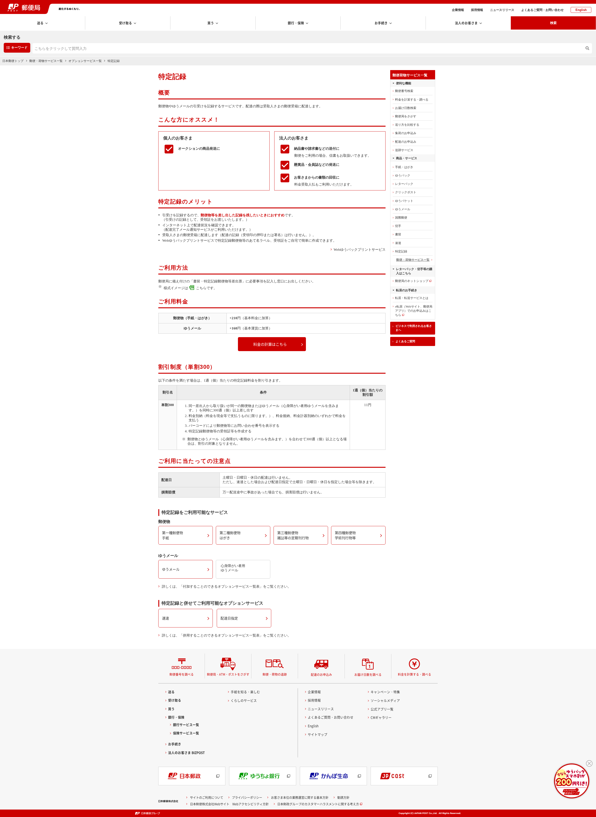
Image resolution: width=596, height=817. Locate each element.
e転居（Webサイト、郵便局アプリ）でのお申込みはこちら (413, 311)
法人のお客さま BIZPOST (186, 752)
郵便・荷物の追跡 (275, 674)
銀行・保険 (176, 717)
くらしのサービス (244, 700)
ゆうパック (402, 175)
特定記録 (401, 251)
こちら (201, 288)
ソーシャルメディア (385, 700)
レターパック (404, 184)
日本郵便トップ (13, 61)
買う (171, 708)
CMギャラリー (381, 717)
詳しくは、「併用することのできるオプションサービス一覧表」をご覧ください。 (226, 635)
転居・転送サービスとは (411, 298)
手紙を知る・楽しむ (245, 691)
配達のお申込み (405, 141)
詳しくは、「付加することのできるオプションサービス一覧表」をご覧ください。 (226, 586)
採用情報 (477, 10)
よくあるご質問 (405, 341)
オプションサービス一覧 (85, 61)
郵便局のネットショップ (411, 281)
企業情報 (458, 10)
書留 (398, 234)
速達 (398, 243)
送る (171, 691)
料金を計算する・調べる (411, 99)
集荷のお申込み (405, 133)
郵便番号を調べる (181, 674)
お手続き (174, 744)
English (581, 10)
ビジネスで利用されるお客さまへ (414, 328)
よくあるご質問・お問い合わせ (542, 10)
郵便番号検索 (404, 91)
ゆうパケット (404, 201)
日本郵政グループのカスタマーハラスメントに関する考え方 (318, 804)
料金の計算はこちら (270, 344)
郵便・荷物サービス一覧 (46, 61)
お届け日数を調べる (368, 674)
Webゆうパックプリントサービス (360, 249)
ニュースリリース (502, 10)
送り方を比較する (407, 124)
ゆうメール (402, 209)
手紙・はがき (404, 167)
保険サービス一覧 (186, 733)
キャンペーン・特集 (385, 691)
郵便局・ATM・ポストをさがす (228, 674)
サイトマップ (317, 734)
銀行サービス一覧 (186, 724)
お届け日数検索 (405, 108)
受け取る (174, 700)
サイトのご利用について (206, 797)
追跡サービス (404, 150)
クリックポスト (405, 192)
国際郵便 (401, 217)
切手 (398, 226)
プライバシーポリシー (247, 797)
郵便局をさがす (405, 116)
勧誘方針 (343, 797)
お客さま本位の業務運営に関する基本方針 (299, 797)
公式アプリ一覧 (382, 709)
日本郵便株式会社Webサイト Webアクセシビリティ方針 (229, 804)
